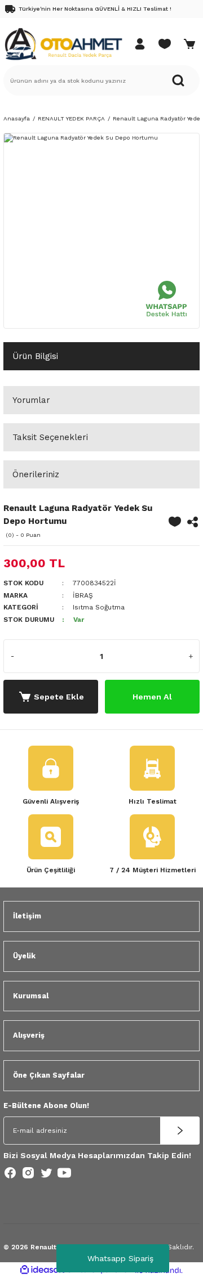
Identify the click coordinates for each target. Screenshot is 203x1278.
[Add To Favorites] (175, 521)
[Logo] (63, 44)
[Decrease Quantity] (12, 656)
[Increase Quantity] (190, 656)
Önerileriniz (35, 474)
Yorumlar (31, 400)
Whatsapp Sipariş (120, 1258)
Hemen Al (152, 696)
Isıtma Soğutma (99, 607)
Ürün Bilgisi (35, 356)
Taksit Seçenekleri (50, 437)
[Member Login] (140, 44)
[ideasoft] (42, 1270)
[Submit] (180, 1130)
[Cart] (189, 44)
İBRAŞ (83, 595)
